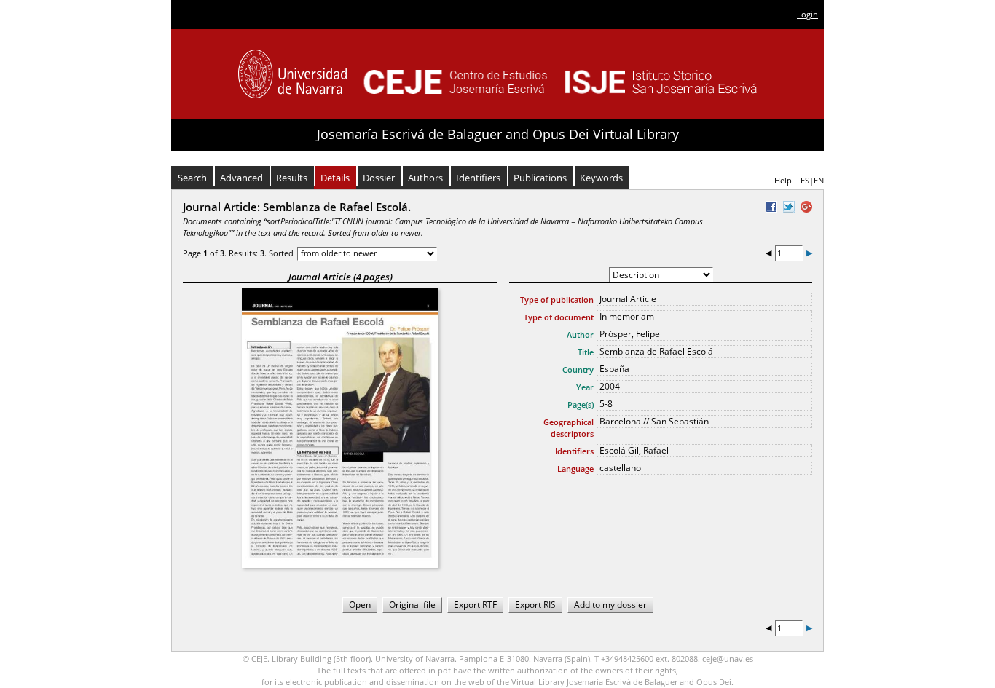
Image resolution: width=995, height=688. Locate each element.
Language (575, 468)
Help (783, 180)
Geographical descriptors (568, 427)
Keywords (601, 177)
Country (578, 369)
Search (192, 177)
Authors (425, 177)
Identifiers (478, 177)
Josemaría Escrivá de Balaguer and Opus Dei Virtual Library (498, 134)
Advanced (241, 177)
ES (805, 180)
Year (585, 386)
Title (586, 352)
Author (580, 334)
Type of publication (557, 299)
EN (819, 180)
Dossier (379, 177)
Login (807, 14)
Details (335, 177)
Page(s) (580, 404)
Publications (540, 177)
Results (291, 177)
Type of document (559, 317)
